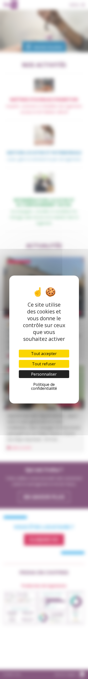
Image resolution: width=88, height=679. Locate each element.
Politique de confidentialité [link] (44, 386)
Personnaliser (44, 374)
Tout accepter (44, 353)
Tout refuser (44, 364)
